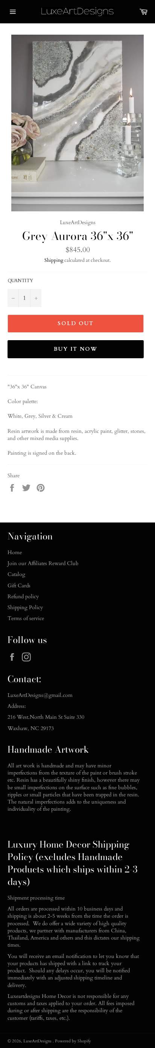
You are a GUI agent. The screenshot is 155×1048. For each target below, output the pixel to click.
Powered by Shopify (73, 1041)
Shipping (53, 260)
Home (15, 552)
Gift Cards (19, 585)
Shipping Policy (25, 607)
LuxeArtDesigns (38, 1041)
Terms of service (26, 618)
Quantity (20, 281)
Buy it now (76, 349)
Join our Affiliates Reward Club (43, 563)
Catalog (16, 574)
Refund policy (23, 596)
